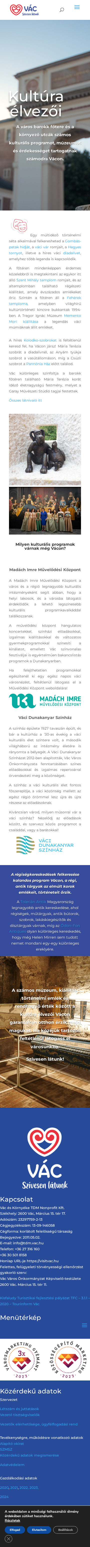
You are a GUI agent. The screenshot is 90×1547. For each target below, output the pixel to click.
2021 (14, 1487)
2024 (4, 1497)
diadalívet (71, 253)
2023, (34, 1487)
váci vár (42, 247)
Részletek (12, 1520)
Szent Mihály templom (36, 280)
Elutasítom (39, 1530)
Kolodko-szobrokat (40, 340)
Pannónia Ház (38, 364)
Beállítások (65, 1530)
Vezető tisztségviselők (20, 1415)
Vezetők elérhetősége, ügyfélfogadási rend (39, 1424)
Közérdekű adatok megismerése (29, 1455)
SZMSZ (6, 1449)
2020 (4, 1487)
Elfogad (15, 1530)
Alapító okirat (12, 1443)
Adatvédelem (12, 1465)
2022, (24, 1487)
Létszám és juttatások (19, 1409)
